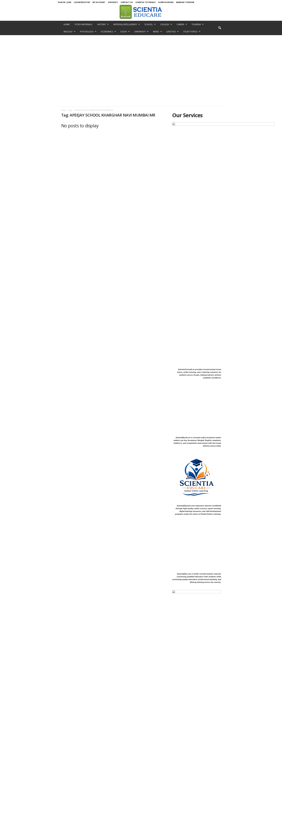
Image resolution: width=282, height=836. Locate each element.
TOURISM (196, 24)
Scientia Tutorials (145, 2)
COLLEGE (164, 24)
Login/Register (82, 2)
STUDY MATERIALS (83, 24)
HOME (67, 24)
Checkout (113, 2)
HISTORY (101, 24)
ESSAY (124, 31)
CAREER (180, 24)
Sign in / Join (64, 2)
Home (63, 110)
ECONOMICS (107, 31)
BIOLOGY (68, 31)
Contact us (127, 2)
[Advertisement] (141, 60)
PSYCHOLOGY (87, 31)
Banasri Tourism (185, 2)
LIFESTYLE (171, 31)
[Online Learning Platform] (141, 11)
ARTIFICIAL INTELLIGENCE (125, 24)
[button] (219, 28)
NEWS (156, 31)
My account (99, 2)
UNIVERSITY (140, 31)
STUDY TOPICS (190, 31)
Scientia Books (166, 2)
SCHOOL (148, 24)
